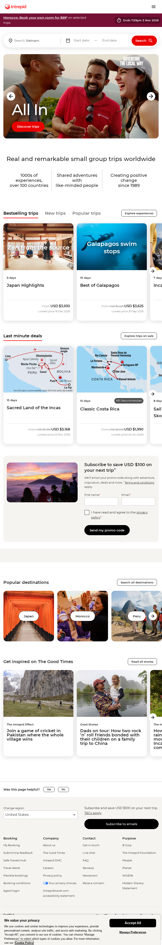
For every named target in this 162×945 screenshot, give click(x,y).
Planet (126, 868)
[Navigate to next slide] (151, 96)
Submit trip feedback (18, 852)
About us (49, 845)
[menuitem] (15, 6)
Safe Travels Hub (14, 860)
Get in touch (91, 845)
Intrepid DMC (52, 860)
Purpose (129, 838)
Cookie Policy (24, 942)
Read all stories (142, 661)
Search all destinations (137, 582)
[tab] (20, 213)
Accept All (133, 923)
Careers (48, 868)
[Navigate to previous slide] (11, 96)
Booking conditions (16, 883)
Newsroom (90, 875)
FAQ (86, 860)
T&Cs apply (92, 813)
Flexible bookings (15, 875)
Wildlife (127, 875)
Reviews (88, 868)
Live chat (89, 852)
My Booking (11, 845)
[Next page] (152, 271)
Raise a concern (93, 883)
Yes (49, 789)
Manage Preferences (132, 932)
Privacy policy (52, 875)
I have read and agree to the (119, 514)
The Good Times (54, 852)
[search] (32, 41)
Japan (29, 616)
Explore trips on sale (138, 336)
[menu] (153, 7)
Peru (136, 616)
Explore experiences (139, 213)
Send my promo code (107, 530)
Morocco (83, 616)
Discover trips (28, 127)
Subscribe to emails (121, 824)
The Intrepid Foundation (139, 852)
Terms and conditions (139, 482)
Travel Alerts (11, 868)
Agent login (11, 890)
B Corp (127, 845)
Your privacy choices (62, 883)
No (63, 789)
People (127, 860)
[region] (80, 929)
